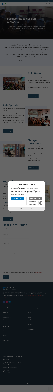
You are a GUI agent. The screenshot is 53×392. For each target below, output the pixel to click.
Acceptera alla (17, 198)
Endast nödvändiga (35, 198)
